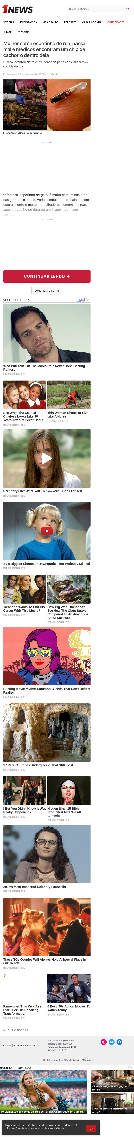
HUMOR (7, 32)
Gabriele (54, 74)
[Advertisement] (47, 166)
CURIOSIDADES (115, 22)
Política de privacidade (24, 1045)
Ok (91, 1128)
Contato (7, 1045)
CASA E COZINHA (91, 22)
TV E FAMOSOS (28, 22)
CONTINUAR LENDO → (47, 276)
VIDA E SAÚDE (50, 22)
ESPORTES (70, 22)
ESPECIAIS (23, 32)
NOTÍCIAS (8, 22)
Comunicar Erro (44, 290)
